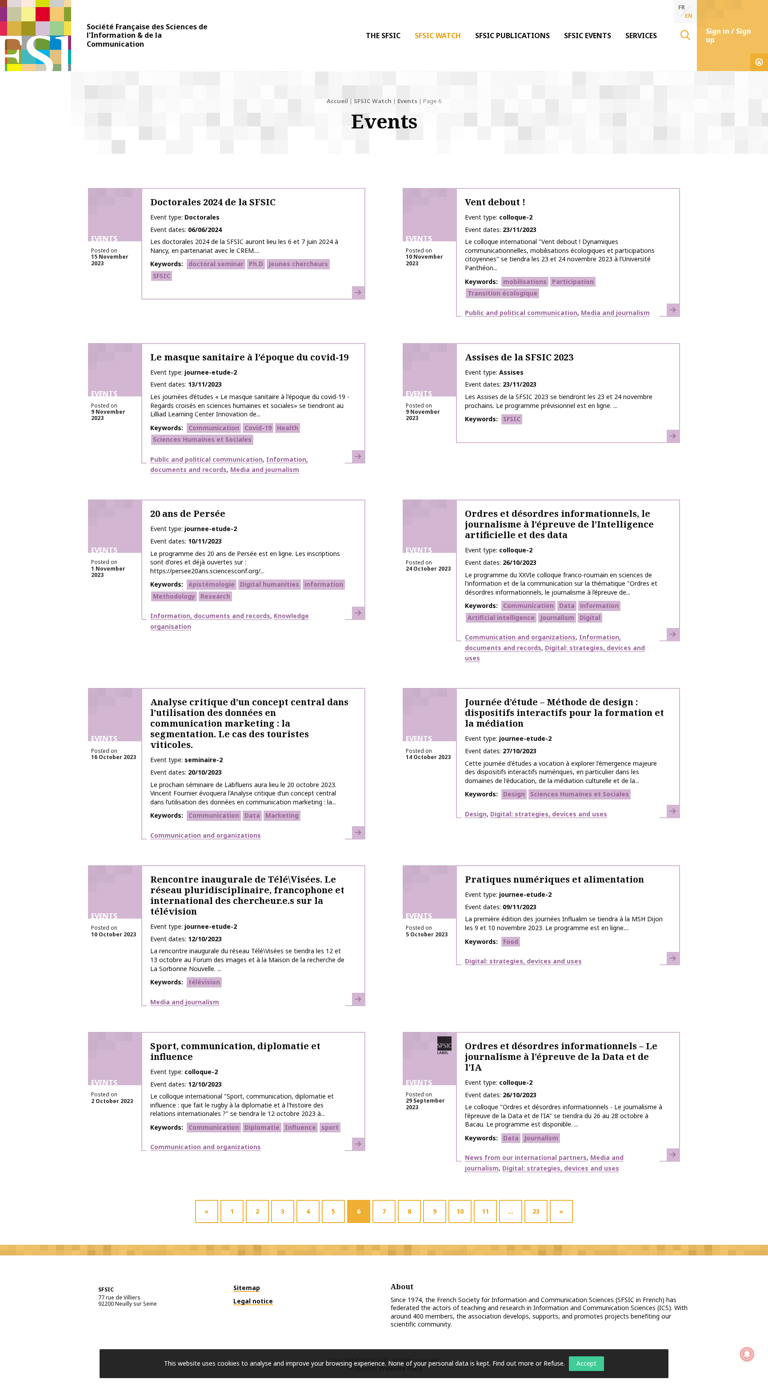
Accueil (337, 101)
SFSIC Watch (438, 35)
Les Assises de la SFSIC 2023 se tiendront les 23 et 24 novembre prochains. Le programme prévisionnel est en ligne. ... (558, 401)
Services (641, 35)
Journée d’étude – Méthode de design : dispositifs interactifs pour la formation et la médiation (564, 712)
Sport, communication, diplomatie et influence (235, 1051)
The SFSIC (383, 35)
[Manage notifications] (747, 1354)
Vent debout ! (495, 202)
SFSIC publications (512, 35)
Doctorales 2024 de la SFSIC (213, 202)
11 (485, 1211)
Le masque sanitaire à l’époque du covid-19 (249, 357)
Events (407, 101)
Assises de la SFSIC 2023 (519, 357)
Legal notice (253, 1301)
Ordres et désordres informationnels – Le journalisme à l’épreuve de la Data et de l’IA (561, 1056)
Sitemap (246, 1287)
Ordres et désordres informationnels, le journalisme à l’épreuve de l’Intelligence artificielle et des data (559, 524)
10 (460, 1211)
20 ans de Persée (187, 514)
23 (536, 1211)
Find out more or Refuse (528, 1363)
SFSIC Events (587, 35)
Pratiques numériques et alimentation (554, 879)
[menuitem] (383, 35)
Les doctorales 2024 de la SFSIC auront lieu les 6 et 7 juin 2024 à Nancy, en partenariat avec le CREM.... (244, 246)
